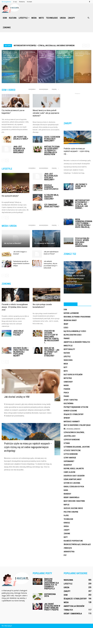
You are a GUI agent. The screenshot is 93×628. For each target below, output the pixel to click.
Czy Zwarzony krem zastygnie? (51, 206)
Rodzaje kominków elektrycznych (51, 187)
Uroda (63, 18)
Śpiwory (67, 418)
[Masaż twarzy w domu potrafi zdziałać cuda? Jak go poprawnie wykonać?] (46, 101)
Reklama (22, 2)
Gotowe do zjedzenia (72, 483)
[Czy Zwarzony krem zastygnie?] (37, 207)
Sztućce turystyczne (72, 450)
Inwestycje (68, 346)
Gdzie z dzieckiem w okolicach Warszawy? (52, 139)
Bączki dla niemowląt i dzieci (75, 331)
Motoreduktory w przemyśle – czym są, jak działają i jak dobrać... (82, 204)
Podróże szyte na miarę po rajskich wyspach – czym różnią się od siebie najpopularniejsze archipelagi (28, 447)
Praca (66, 393)
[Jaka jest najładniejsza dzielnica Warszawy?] (37, 176)
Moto (41, 18)
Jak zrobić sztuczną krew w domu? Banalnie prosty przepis (52, 607)
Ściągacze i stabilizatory (73, 414)
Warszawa (68, 360)
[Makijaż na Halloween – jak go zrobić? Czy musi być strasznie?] (37, 350)
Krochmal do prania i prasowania (77, 317)
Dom (5, 18)
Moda (34, 18)
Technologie (52, 18)
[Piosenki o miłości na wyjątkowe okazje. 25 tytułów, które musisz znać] (15, 294)
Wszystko (31, 89)
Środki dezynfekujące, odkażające (77, 544)
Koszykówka (68, 403)
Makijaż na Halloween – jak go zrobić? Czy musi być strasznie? (51, 352)
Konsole (67, 523)
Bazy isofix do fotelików (73, 375)
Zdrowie (7, 27)
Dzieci (66, 328)
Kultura (12, 18)
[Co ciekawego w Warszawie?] (46, 238)
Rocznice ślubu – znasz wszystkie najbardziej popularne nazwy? (21, 352)
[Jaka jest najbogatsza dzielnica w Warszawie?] (6, 149)
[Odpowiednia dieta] (37, 596)
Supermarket (69, 461)
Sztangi (67, 443)
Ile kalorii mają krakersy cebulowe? (51, 197)
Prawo (66, 396)
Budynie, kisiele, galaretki (74, 468)
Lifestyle (23, 18)
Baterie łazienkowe (71, 313)
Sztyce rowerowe (71, 454)
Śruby (66, 324)
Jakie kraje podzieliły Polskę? (18, 333)
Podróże (67, 389)
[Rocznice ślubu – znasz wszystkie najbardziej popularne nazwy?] (6, 350)
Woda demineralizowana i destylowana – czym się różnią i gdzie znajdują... (83, 223)
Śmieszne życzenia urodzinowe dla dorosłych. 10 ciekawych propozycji (51, 584)
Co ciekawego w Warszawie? (44, 243)
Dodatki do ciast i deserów (74, 476)
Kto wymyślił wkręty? (10, 196)
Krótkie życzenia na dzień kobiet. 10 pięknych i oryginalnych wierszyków (52, 150)
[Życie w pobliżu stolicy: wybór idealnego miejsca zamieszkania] (82, 66)
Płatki (66, 515)
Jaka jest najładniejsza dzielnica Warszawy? (51, 177)
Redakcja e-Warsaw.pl (74, 284)
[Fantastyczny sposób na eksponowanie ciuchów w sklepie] (6, 263)
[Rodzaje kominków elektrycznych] (37, 187)
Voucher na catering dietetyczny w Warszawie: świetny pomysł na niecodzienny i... (51, 337)
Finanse (67, 338)
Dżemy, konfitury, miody (72, 479)
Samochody (68, 382)
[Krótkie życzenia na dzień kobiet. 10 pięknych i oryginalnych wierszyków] (37, 149)
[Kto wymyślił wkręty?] (15, 183)
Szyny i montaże (70, 458)
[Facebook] (89, 1)
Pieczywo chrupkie (71, 512)
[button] (88, 18)
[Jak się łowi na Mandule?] (16, 238)
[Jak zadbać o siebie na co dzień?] (28, 66)
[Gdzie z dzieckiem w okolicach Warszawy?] (37, 139)
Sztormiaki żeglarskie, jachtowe (77, 447)
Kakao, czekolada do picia (74, 487)
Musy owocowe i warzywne (74, 501)
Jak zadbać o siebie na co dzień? (81, 186)
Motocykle (68, 378)
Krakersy (67, 494)
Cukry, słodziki (69, 472)
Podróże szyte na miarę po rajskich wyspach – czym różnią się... (76, 151)
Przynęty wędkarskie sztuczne (76, 407)
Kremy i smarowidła (71, 497)
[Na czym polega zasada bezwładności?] (46, 294)
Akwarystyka (43, 89)
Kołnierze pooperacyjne (73, 541)
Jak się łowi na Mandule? (12, 243)
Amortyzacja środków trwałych (77, 342)
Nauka (66, 385)
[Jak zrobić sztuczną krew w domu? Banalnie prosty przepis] (37, 606)
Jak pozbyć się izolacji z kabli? (20, 138)
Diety (66, 537)
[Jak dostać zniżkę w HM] (31, 385)
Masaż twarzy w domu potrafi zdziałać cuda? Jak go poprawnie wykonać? (46, 113)
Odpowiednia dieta (50, 595)
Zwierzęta (68, 548)
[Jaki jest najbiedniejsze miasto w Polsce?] (37, 254)
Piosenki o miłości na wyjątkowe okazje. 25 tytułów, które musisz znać (15, 307)
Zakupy (71, 18)
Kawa (66, 490)
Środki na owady (70, 320)
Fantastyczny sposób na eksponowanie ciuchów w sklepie (21, 263)
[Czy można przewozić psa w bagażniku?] (15, 101)
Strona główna (6, 2)
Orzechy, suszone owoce (73, 508)
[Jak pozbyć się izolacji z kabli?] (6, 139)
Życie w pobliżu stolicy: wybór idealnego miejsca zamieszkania (82, 242)
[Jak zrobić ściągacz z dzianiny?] (6, 254)
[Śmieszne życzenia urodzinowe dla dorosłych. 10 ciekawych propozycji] (37, 581)
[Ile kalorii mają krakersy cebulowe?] (37, 197)
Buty (65, 367)
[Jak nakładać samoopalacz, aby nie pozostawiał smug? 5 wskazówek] (37, 263)
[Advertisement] (46, 37)
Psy (65, 555)
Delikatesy (68, 465)
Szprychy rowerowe (72, 440)
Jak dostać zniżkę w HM (16, 396)
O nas (15, 2)
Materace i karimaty (72, 422)
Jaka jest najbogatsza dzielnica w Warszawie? (19, 149)
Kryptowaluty (69, 349)
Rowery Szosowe (70, 411)
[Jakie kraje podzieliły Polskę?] (6, 333)
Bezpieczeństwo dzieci (72, 335)
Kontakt (29, 2)
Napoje (66, 505)
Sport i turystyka (71, 400)
